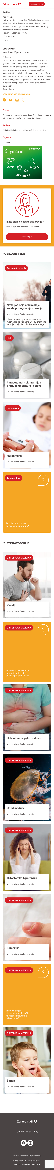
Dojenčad (7, 137)
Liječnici (20, 1131)
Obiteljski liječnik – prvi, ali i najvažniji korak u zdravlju (25, 130)
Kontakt (15, 1156)
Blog (36, 1131)
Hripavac (6, 142)
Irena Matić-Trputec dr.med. (16, 52)
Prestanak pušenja (16, 268)
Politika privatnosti (19, 1161)
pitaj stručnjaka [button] (37, 4)
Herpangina (13, 408)
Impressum (24, 1156)
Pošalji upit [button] (27, 236)
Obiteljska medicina (19, 557)
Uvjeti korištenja (35, 1156)
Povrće (6, 110)
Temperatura (13, 478)
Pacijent (6, 125)
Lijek (9, 338)
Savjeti (28, 1131)
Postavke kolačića (34, 1161)
